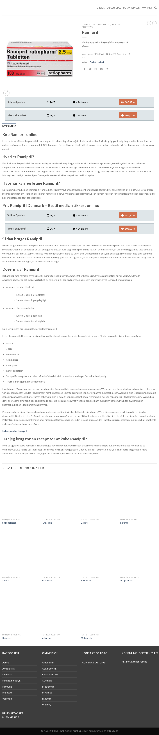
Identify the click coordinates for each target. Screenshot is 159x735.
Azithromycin (49, 668)
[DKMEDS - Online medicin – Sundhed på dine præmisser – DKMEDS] (17, 8)
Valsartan (46, 638)
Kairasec (6, 638)
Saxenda (46, 698)
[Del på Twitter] (90, 69)
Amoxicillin (48, 662)
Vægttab (7, 698)
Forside (99, 8)
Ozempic (47, 680)
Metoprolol (86, 638)
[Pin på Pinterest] (101, 69)
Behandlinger (131, 8)
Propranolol (126, 580)
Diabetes (7, 674)
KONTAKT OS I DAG (93, 662)
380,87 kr (129, 102)
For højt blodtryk (97, 62)
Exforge (124, 522)
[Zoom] (6, 93)
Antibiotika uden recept (134, 661)
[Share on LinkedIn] (107, 69)
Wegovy (46, 704)
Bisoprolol (47, 580)
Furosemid (47, 522)
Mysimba (47, 692)
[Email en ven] (95, 69)
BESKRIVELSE (9, 126)
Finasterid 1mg (50, 674)
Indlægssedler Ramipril (14, 430)
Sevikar (5, 580)
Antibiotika (8, 668)
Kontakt (147, 8)
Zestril (84, 522)
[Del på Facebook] (84, 69)
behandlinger (101, 24)
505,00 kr (129, 115)
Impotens (7, 692)
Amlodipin (86, 580)
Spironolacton (9, 522)
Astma (5, 662)
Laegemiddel (114, 8)
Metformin (48, 686)
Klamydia (7, 686)
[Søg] (155, 8)
